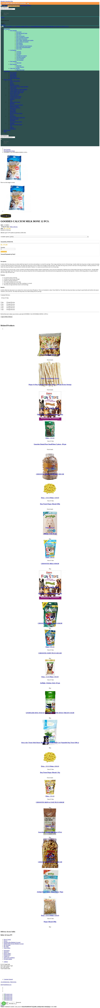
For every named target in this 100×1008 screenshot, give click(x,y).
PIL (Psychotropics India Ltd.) (17, 117)
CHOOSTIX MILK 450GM (50, 563)
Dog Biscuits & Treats (21, 33)
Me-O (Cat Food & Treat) (16, 105)
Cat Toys (18, 54)
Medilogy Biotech (14, 106)
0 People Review (10, 302)
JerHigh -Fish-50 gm (50, 534)
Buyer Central (7, 939)
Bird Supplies (13, 64)
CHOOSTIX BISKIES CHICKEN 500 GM (50, 474)
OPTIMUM (13, 109)
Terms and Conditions (9, 957)
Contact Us (6, 956)
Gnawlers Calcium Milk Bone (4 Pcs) (50, 832)
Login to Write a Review (6, 316)
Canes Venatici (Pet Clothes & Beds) (19, 86)
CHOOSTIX (13, 88)
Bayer (11, 82)
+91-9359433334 (5, 982)
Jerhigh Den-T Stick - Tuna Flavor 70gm (50, 892)
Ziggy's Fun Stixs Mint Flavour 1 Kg (50, 593)
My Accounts (7, 945)
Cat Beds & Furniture (21, 55)
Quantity (3, 247)
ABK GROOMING (15, 81)
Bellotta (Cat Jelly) (14, 85)
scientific (12, 123)
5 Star (2, 302)
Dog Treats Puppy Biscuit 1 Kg (50, 355)
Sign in (5, 941)
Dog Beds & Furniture (21, 39)
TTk (11, 126)
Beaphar (12, 84)
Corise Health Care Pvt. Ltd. (17, 91)
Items (2, 17)
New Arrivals (7, 130)
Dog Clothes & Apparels (22, 41)
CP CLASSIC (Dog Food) (16, 92)
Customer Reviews (5, 295)
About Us (6, 952)
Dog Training (19, 44)
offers (5, 131)
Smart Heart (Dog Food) (16, 124)
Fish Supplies (13, 61)
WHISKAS (13, 128)
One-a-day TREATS (15, 107)
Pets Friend (13, 116)
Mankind (12, 103)
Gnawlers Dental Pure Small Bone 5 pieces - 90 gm (50, 444)
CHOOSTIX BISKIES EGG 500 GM (50, 862)
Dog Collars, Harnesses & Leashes (24, 40)
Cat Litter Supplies (20, 57)
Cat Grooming (19, 60)
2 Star (2, 307)
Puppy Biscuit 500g (50, 921)
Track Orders (7, 948)
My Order (6, 946)
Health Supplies (20, 67)
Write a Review (14, 226)
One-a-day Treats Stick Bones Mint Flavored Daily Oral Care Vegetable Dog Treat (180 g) (50, 742)
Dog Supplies (13, 30)
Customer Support (8, 979)
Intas (11, 100)
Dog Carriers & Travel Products (24, 46)
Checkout (3, 25)
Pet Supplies (7, 29)
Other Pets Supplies (15, 68)
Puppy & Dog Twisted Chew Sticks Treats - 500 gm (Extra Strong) (50, 384)
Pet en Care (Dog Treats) (16, 113)
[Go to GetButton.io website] (3, 1006)
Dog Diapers (19, 43)
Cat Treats (18, 53)
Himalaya (12, 99)
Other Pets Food (20, 69)
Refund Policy (7, 954)
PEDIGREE (13, 112)
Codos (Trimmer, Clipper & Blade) (18, 89)
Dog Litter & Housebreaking (23, 47)
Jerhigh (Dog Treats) (15, 102)
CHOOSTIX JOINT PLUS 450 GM (50, 653)
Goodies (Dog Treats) (15, 98)
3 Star (2, 306)
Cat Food (18, 51)
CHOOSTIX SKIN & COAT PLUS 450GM (50, 802)
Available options (5, 236)
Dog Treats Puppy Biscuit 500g (50, 504)
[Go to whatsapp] (4, 1003)
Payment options (8, 959)
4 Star (2, 304)
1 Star (2, 309)
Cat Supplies (13, 50)
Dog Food (18, 32)
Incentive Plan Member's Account (12, 942)
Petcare (12, 114)
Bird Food (18, 65)
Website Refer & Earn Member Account (14, 943)
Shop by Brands (8, 79)
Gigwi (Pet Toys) (14, 95)
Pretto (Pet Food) (14, 119)
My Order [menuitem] (6, 13)
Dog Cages (19, 48)
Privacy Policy (7, 953)
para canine (13, 110)
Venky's (12, 127)
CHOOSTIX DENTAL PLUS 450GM (50, 623)
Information (7, 950)
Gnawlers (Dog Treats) (15, 96)
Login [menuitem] (5, 14)
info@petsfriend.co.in (6, 984)
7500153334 (13, 982)
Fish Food (18, 62)
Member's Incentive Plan (7, 1)
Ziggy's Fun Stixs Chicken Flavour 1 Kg (50, 414)
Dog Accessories (20, 36)
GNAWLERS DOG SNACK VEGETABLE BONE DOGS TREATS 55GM (50, 713)
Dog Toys (18, 34)
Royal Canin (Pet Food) (16, 121)
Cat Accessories (20, 58)
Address (6, 961)
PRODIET (12, 120)
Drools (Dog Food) (15, 93)
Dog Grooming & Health (22, 37)
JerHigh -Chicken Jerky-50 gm (50, 683)
